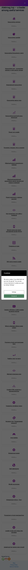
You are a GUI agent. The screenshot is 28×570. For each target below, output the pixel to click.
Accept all (14, 296)
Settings (14, 292)
